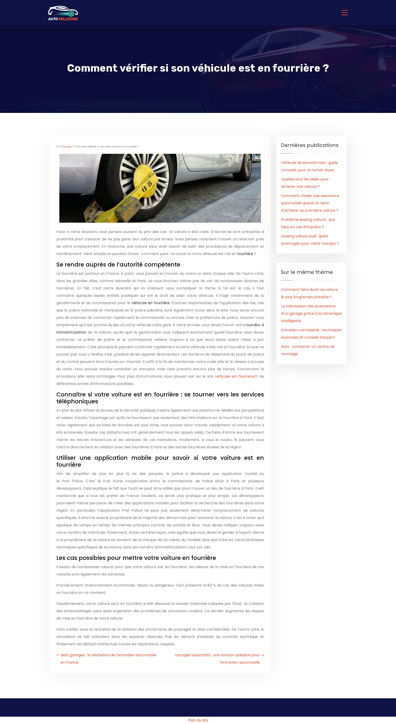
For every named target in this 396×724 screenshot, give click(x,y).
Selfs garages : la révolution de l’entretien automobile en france (108, 658)
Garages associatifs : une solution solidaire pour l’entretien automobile (217, 658)
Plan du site (198, 720)
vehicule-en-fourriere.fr (236, 376)
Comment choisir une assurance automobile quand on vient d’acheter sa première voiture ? (310, 203)
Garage (66, 146)
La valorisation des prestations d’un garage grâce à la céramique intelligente (311, 313)
